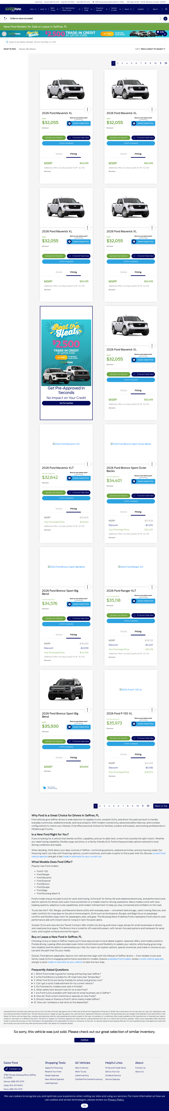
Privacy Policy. (116, 1099)
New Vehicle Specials (54, 1079)
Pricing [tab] (73, 154)
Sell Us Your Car (112, 1072)
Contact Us (15, 1069)
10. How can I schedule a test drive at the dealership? (61, 1002)
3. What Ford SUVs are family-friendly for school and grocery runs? (68, 980)
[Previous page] (4, 34)
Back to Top (161, 806)
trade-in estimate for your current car (82, 856)
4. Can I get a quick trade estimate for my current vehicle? (64, 983)
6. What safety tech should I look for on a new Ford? (61, 989)
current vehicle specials (151, 959)
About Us (139, 1072)
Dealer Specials (52, 1075)
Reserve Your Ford (53, 1072)
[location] (93, 2)
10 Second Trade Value (80, 138)
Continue (84, 1040)
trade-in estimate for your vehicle (65, 962)
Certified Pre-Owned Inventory (89, 1079)
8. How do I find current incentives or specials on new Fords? (65, 996)
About (139, 1062)
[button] (87, 109)
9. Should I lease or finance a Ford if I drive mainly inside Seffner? (67, 999)
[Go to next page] (160, 63)
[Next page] (165, 34)
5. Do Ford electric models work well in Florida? (58, 986)
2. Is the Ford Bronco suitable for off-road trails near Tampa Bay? (67, 977)
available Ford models (119, 959)
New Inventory (81, 1068)
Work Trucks (80, 1072)
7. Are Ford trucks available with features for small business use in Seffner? (72, 993)
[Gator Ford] (16, 9)
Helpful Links (114, 1062)
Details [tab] (59, 154)
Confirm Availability (66, 143)
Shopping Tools (55, 1062)
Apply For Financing (54, 1068)
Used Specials (51, 1083)
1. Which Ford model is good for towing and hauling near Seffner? (67, 974)
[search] (166, 9)
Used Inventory (82, 1075)
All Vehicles (82, 1062)
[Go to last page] (166, 63)
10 (155, 63)
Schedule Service (113, 1075)
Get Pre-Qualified (66, 403)
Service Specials (112, 1079)
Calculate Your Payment (54, 138)
